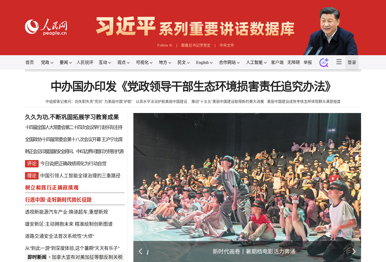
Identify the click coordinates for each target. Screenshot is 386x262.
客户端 (277, 62)
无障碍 (293, 62)
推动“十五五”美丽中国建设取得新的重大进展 (227, 101)
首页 (29, 62)
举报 (308, 62)
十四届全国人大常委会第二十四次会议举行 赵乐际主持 (73, 129)
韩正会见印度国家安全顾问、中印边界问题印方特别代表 (74, 150)
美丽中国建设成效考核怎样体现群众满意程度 (304, 101)
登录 (352, 62)
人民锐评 (84, 62)
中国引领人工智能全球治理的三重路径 (80, 171)
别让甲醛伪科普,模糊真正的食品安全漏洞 (85, 245)
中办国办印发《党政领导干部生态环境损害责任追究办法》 (193, 86)
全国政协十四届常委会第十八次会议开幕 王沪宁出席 (73, 139)
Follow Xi (164, 45)
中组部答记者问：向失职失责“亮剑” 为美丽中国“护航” (89, 101)
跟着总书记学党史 (196, 45)
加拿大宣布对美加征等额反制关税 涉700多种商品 (103, 257)
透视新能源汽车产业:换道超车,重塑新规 (66, 203)
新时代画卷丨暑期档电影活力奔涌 (254, 251)
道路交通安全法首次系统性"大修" (59, 224)
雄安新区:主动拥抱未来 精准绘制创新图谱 (69, 213)
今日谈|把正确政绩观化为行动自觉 (73, 160)
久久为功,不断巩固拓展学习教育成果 (72, 117)
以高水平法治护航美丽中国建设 (162, 101)
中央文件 (227, 45)
